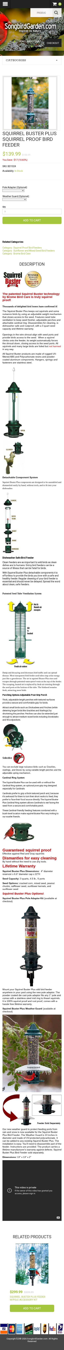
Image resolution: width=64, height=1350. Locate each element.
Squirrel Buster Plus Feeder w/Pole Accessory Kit (27, 1298)
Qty (4, 207)
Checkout (53, 43)
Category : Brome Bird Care (16, 253)
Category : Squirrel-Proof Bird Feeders (22, 247)
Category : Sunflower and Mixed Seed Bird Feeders (28, 250)
